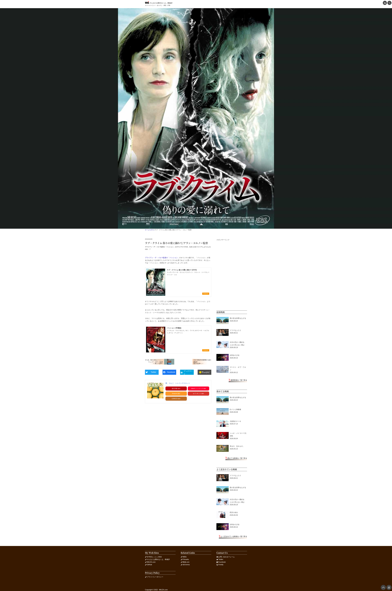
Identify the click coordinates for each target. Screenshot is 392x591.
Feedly (220, 564)
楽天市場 (174, 388)
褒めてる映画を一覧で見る (237, 458)
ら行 (151, 230)
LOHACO (174, 398)
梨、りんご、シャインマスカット (177, 383)
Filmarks (186, 559)
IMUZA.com (151, 562)
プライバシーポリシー (155, 577)
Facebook (222, 562)
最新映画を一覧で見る (239, 380)
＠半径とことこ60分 (154, 557)
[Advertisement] (231, 271)
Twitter (220, 559)
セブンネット (197, 393)
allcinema (186, 564)
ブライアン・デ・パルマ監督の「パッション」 (162, 257)
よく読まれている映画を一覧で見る (234, 536)
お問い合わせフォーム (226, 557)
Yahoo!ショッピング (197, 388)
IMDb (185, 557)
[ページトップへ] (383, 587)
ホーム (147, 230)
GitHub (149, 564)
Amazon (174, 393)
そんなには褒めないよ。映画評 (161, 3)
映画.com (186, 562)
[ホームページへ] (388, 587)
